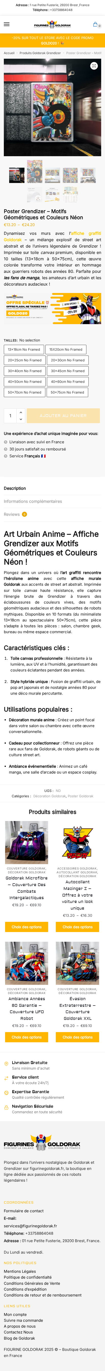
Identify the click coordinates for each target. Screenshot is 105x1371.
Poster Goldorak (80, 796)
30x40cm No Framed (25, 371)
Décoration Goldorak (49, 796)
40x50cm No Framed (25, 382)
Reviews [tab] (14, 514)
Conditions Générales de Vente (32, 1283)
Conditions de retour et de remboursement (43, 1295)
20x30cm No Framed (68, 360)
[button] (94, 66)
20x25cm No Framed (25, 360)
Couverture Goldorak (26, 868)
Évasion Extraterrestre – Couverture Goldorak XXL (77, 1008)
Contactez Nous (18, 1332)
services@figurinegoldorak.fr (30, 1225)
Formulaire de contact (24, 1210)
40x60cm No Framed (68, 382)
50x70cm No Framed (24, 392)
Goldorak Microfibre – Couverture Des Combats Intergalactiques (27, 888)
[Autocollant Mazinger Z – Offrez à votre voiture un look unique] (77, 842)
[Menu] (11, 24)
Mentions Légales (20, 1271)
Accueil (9, 53)
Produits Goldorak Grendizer (40, 53)
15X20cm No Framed (65, 349)
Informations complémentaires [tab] (33, 501)
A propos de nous (20, 1326)
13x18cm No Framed (24, 349)
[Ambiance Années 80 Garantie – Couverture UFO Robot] (26, 963)
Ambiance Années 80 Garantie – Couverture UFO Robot (26, 1008)
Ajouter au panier (63, 415)
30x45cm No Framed (68, 371)
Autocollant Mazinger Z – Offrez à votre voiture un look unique (77, 895)
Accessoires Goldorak (77, 868)
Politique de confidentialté (28, 1277)
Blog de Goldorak (19, 1338)
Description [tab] (15, 488)
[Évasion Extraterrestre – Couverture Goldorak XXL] (77, 963)
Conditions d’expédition (25, 1289)
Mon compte (15, 1314)
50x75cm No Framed (67, 392)
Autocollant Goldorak (77, 872)
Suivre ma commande (23, 1320)
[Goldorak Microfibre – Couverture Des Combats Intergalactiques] (26, 842)
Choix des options (27, 927)
